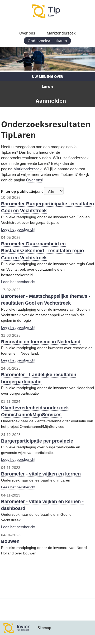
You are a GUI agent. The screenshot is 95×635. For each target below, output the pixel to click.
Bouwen (10, 541)
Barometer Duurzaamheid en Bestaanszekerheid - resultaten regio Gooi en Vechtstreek (42, 250)
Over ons (27, 33)
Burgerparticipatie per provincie (37, 441)
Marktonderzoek (61, 33)
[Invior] (16, 628)
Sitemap (44, 628)
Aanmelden (51, 100)
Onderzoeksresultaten (47, 40)
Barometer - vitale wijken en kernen (41, 474)
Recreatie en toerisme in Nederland (40, 341)
